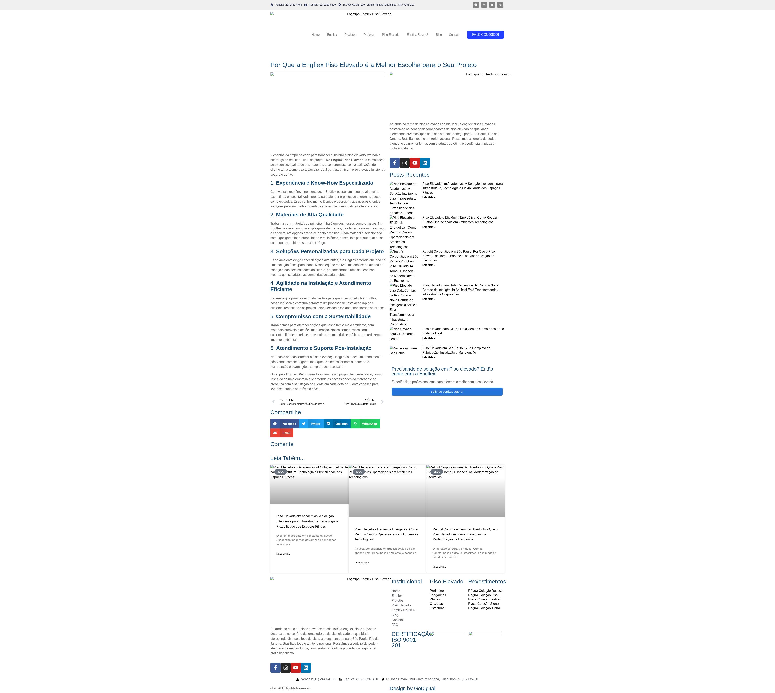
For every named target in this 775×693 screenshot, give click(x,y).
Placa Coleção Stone (483, 603)
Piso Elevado (390, 34)
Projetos (369, 34)
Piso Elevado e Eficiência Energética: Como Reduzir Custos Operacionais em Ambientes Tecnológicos (386, 534)
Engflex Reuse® (417, 34)
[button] (284, 423)
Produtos (350, 34)
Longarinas (438, 595)
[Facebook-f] (395, 163)
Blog (439, 34)
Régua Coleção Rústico (485, 590)
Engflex (332, 34)
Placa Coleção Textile (484, 599)
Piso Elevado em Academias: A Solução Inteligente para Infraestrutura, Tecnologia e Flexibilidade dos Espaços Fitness (462, 188)
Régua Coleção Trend (484, 608)
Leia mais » (283, 554)
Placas (435, 599)
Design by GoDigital (412, 688)
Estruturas (437, 608)
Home (316, 34)
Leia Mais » (428, 197)
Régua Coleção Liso (483, 595)
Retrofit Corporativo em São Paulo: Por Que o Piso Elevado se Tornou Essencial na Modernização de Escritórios (458, 256)
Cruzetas (436, 603)
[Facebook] (476, 5)
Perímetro (437, 590)
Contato (454, 34)
